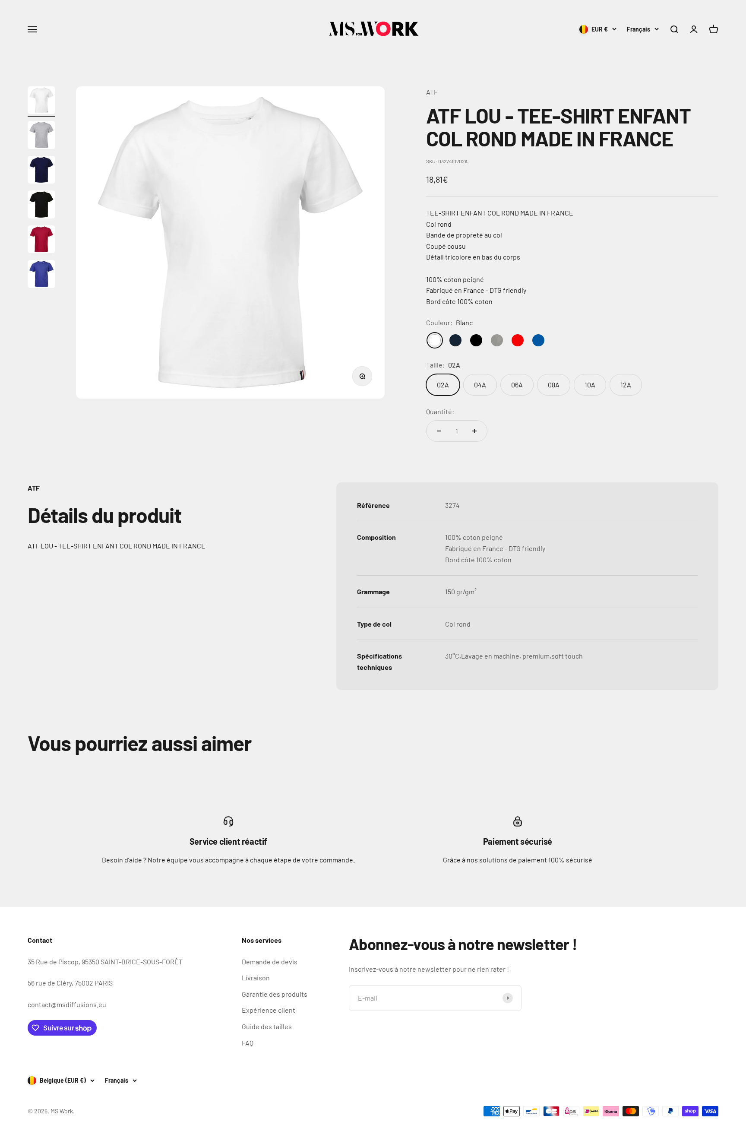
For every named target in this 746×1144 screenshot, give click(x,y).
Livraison (256, 977)
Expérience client (268, 1010)
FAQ (247, 1043)
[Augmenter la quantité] (474, 431)
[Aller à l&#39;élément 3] (41, 171)
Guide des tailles (267, 1026)
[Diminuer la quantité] (439, 431)
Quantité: (440, 411)
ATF (432, 92)
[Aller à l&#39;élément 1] (41, 101)
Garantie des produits (274, 994)
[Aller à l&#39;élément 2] (41, 136)
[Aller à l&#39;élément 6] (41, 275)
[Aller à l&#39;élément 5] (41, 240)
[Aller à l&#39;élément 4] (41, 205)
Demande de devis (269, 961)
